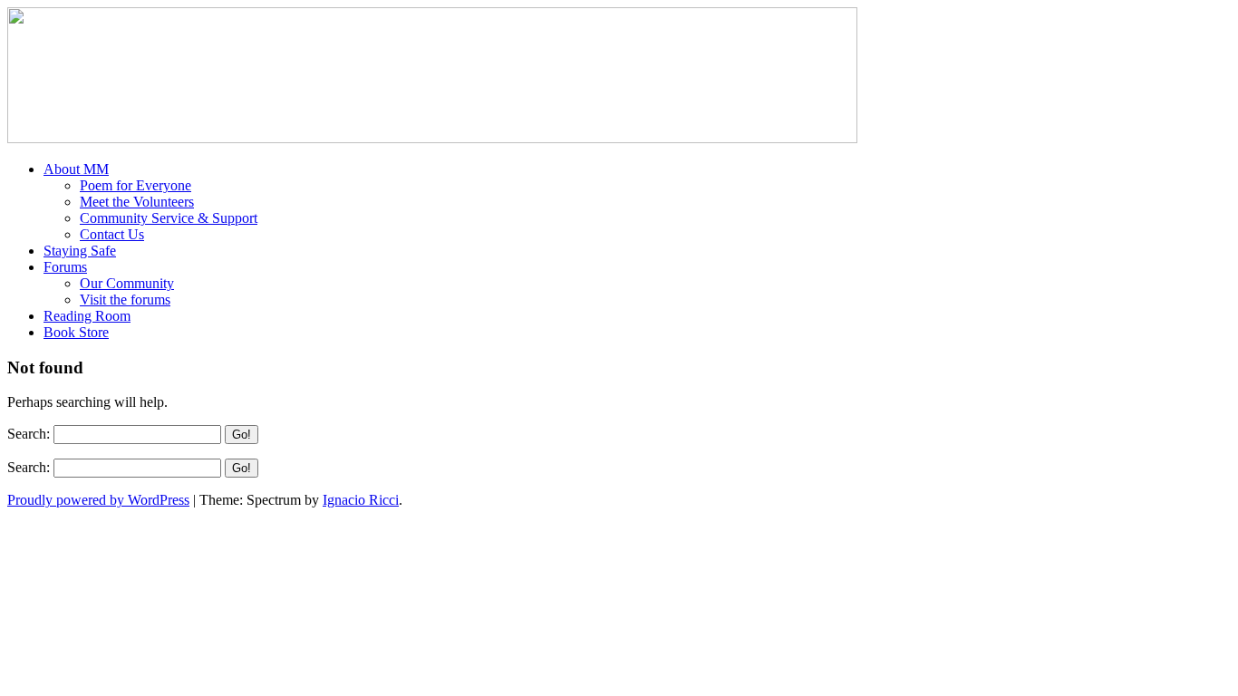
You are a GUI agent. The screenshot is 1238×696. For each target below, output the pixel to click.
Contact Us (112, 234)
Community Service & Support (168, 218)
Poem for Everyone (135, 185)
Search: (28, 433)
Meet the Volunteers (137, 201)
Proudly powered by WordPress (98, 500)
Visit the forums (125, 299)
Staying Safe (80, 250)
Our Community (127, 283)
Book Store (76, 332)
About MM (76, 169)
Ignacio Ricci (361, 500)
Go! (241, 434)
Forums (65, 267)
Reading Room (87, 316)
